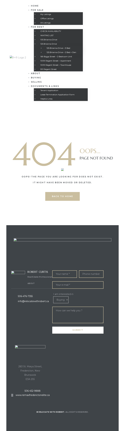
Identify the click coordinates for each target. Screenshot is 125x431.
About (35, 73)
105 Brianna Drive (48, 39)
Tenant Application (49, 90)
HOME (35, 6)
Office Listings (47, 18)
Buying (36, 77)
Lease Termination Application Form (57, 94)
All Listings (45, 22)
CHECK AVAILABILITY (50, 31)
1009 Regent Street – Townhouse (55, 65)
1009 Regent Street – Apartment (55, 61)
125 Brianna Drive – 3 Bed (58, 48)
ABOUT (31, 283)
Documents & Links (45, 86)
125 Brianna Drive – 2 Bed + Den (61, 52)
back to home (62, 196)
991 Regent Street (48, 69)
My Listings (45, 14)
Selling (36, 82)
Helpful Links (46, 99)
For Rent (37, 27)
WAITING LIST (47, 35)
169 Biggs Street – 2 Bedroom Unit (56, 56)
